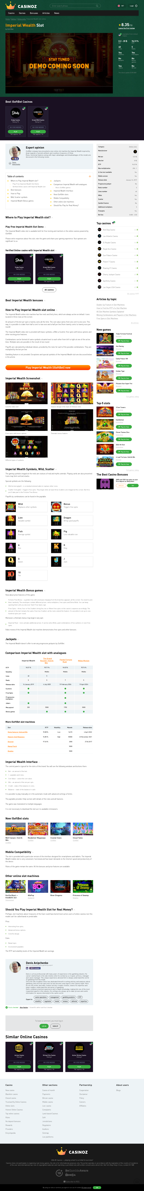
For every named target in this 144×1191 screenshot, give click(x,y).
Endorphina (119, 410)
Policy (81, 1098)
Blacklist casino (11, 1094)
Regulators (46, 1125)
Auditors (45, 1129)
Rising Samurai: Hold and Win (18, 732)
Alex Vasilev (24, 1007)
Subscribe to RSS (72, 1182)
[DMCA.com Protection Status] (70, 1175)
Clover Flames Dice (122, 432)
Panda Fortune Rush (66, 660)
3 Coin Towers (121, 407)
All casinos (49, 290)
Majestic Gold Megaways (16, 737)
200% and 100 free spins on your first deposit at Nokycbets (127, 480)
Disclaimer (83, 1094)
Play (15, 132)
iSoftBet (8, 843)
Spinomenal (9, 900)
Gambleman (120, 420)
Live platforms (47, 1137)
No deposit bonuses (13, 1121)
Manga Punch (12, 746)
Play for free (125, 341)
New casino (9, 1090)
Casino (11, 13)
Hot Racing (120, 346)
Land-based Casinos (50, 1113)
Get (133, 485)
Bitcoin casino (47, 1098)
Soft (44, 1117)
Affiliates (82, 1106)
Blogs (118, 1090)
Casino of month (48, 1090)
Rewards (8, 1125)
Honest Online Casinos (14, 1110)
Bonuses (34, 13)
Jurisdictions (47, 1121)
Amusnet (118, 336)
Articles (46, 13)
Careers (82, 1102)
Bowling (10, 751)
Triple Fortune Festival (124, 334)
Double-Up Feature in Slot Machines (111, 305)
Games (22, 13)
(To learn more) (86, 1187)
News (56, 13)
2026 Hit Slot (120, 444)
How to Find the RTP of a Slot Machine (112, 308)
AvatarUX (31, 898)
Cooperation (84, 1090)
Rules (7, 1117)
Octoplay (118, 459)
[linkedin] (27, 968)
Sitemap (45, 1133)
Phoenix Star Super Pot (124, 383)
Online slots (9, 1106)
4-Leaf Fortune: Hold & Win (125, 457)
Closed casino (10, 1098)
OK (97, 1187)
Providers (9, 1129)
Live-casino (46, 1106)
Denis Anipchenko (16, 163)
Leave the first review (127, 28)
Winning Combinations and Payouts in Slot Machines (116, 315)
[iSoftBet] (135, 151)
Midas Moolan (83, 660)
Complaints (46, 1110)
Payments (46, 1094)
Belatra (75, 898)
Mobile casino (47, 1102)
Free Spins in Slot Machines (107, 318)
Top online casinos (12, 1113)
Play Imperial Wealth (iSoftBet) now (48, 367)
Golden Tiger (120, 371)
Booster (11, 742)
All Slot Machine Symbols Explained (110, 311)
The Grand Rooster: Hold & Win (47, 660)
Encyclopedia (10, 1133)
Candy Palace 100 (122, 358)
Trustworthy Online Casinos (15, 1102)
